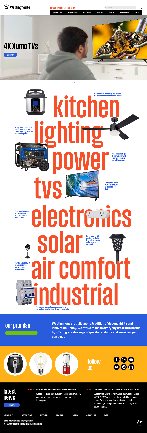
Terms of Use (7, 420)
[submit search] (106, 7)
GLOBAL (137, 12)
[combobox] (122, 7)
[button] (70, 82)
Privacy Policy (16, 420)
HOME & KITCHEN (57, 12)
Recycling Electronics (27, 420)
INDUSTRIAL (100, 12)
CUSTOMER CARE (124, 12)
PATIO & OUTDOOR (72, 12)
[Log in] (140, 7)
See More (12, 405)
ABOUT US (111, 12)
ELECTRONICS (87, 12)
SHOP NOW (10, 54)
